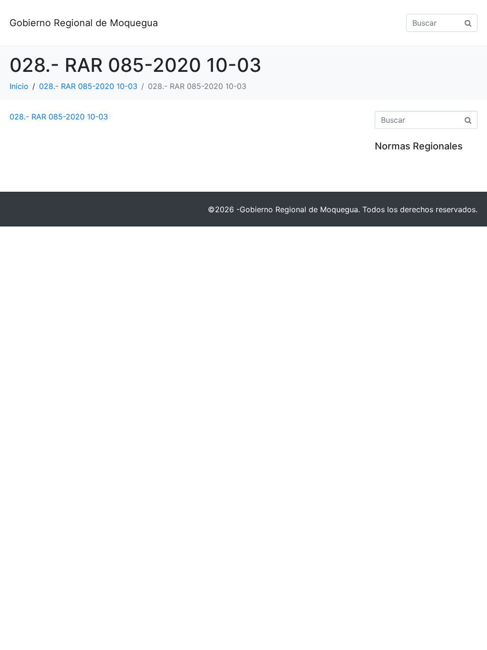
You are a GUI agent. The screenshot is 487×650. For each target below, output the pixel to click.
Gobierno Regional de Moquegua (84, 23)
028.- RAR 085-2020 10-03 (59, 116)
